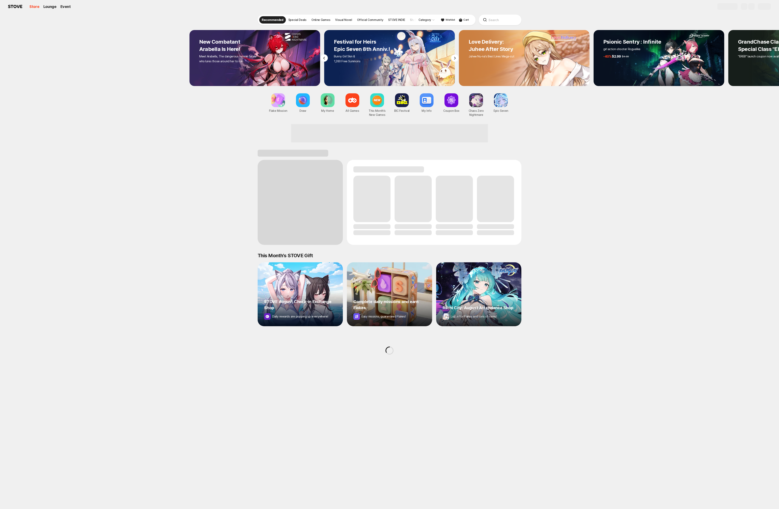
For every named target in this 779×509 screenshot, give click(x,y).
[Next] (454, 58)
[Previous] (324, 58)
